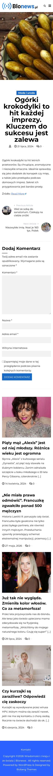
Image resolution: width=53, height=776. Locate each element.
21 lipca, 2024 (25, 146)
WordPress (25, 765)
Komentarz (9, 272)
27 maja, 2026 (13, 545)
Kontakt (26, 749)
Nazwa (7, 320)
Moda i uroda (26, 92)
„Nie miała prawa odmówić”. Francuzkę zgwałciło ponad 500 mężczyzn (23, 503)
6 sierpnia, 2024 (14, 727)
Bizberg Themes (27, 769)
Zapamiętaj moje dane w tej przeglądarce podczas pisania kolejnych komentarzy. (22, 366)
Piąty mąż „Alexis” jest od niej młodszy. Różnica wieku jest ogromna (26, 448)
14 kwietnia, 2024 (15, 483)
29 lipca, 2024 (13, 638)
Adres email (10, 334)
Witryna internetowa (14, 347)
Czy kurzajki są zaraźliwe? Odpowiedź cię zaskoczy (23, 696)
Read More (17, 193)
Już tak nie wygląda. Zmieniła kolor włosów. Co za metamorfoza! (24, 603)
